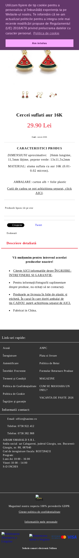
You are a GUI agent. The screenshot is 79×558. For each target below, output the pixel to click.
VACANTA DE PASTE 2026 (57, 397)
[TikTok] (24, 475)
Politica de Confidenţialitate (19, 386)
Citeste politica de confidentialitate (39, 511)
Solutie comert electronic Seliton (39, 548)
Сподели (17, 225)
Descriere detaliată (21, 243)
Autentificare (10, 363)
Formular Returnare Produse (56, 371)
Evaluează (12, 233)
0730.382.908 (26, 433)
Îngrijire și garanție (14, 401)
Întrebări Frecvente (14, 371)
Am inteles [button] (39, 43)
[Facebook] (7, 475)
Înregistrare (10, 355)
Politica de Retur (50, 363)
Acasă (6, 348)
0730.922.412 (26, 426)
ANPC (43, 348)
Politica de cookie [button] (46, 33)
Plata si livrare (48, 355)
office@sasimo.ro (26, 418)
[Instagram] (15, 475)
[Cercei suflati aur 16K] (39, 83)
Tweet (38, 225)
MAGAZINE (47, 378)
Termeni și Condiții (14, 378)
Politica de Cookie (14, 393)
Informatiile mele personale (41, 521)
